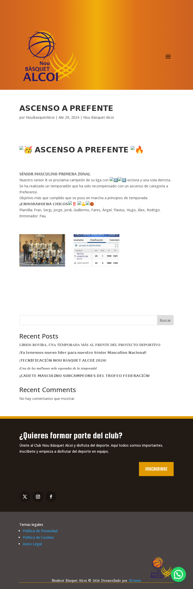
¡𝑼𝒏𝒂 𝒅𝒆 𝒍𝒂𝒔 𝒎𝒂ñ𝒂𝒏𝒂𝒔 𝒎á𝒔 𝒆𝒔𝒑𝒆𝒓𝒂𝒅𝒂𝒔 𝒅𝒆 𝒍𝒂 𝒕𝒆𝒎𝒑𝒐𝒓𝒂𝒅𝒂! (58, 368)
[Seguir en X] (24, 496)
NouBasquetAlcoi (40, 117)
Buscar (165, 320)
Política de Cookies (38, 537)
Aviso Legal (32, 543)
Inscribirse (156, 469)
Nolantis (135, 580)
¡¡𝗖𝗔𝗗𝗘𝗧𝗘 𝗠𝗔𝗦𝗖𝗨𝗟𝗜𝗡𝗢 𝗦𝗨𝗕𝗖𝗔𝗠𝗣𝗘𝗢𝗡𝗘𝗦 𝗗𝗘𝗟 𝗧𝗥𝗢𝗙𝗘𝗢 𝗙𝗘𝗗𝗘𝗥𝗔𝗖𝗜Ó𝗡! (84, 375)
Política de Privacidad (40, 530)
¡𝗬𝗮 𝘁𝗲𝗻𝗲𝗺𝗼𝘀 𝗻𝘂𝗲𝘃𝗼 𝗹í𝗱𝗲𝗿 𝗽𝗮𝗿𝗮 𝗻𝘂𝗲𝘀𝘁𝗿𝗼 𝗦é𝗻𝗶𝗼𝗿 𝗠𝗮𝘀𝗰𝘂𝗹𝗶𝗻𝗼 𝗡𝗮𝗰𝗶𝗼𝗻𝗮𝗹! (82, 352)
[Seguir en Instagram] (37, 496)
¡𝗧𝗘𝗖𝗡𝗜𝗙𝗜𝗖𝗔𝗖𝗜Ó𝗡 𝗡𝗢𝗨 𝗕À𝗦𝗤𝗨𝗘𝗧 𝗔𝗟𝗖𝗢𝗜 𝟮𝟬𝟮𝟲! (62, 360)
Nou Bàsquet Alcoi (98, 117)
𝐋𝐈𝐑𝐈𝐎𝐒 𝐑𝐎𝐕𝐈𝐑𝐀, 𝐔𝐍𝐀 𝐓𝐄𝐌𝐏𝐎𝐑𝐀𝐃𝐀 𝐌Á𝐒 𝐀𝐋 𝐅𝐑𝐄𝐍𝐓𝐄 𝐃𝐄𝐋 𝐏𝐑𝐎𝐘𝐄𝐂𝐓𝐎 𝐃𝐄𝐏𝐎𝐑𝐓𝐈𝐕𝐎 (89, 344)
